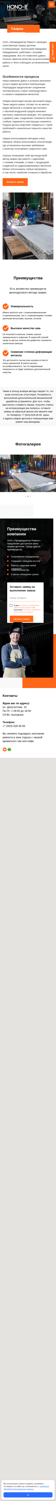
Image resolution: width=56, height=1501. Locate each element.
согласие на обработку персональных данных (26, 606)
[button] (15, 182)
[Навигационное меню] (51, 4)
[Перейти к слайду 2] (28, 496)
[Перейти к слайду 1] (25, 496)
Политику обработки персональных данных (27, 611)
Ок (28, 1495)
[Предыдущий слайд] (2, 473)
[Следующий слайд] (53, 473)
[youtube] (5, 749)
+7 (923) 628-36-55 (14, 726)
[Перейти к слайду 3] (30, 496)
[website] (9, 749)
